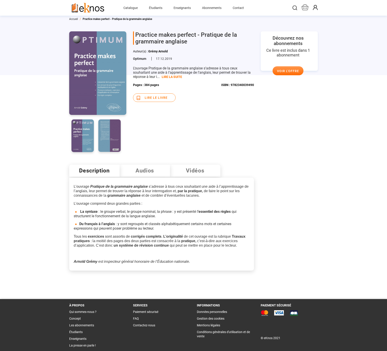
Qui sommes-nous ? (83, 312)
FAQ (136, 318)
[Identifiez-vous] (315, 9)
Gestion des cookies (210, 318)
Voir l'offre (288, 71)
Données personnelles (212, 312)
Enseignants (77, 338)
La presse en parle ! (82, 345)
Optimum (139, 58)
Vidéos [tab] (195, 170)
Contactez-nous (144, 325)
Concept (75, 318)
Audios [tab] (144, 170)
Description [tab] (94, 170)
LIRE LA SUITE (172, 77)
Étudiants (76, 332)
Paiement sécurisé (145, 312)
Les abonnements (81, 325)
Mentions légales (208, 325)
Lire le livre (156, 97)
